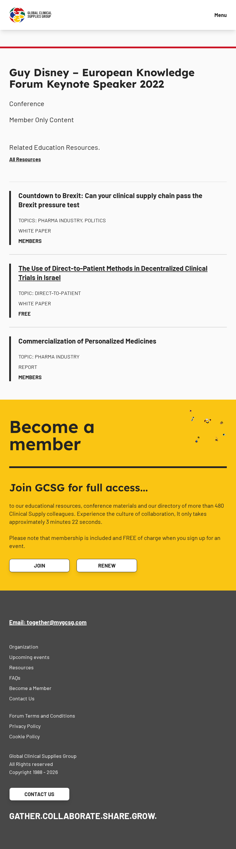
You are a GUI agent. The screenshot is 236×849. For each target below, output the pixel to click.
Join (39, 565)
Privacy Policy (25, 726)
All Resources (25, 159)
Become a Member (30, 688)
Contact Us (22, 698)
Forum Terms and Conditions (42, 715)
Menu (220, 15)
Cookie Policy (24, 736)
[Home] (30, 15)
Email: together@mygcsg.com (48, 622)
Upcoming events (29, 657)
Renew (107, 565)
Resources (21, 667)
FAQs (14, 677)
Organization (23, 646)
